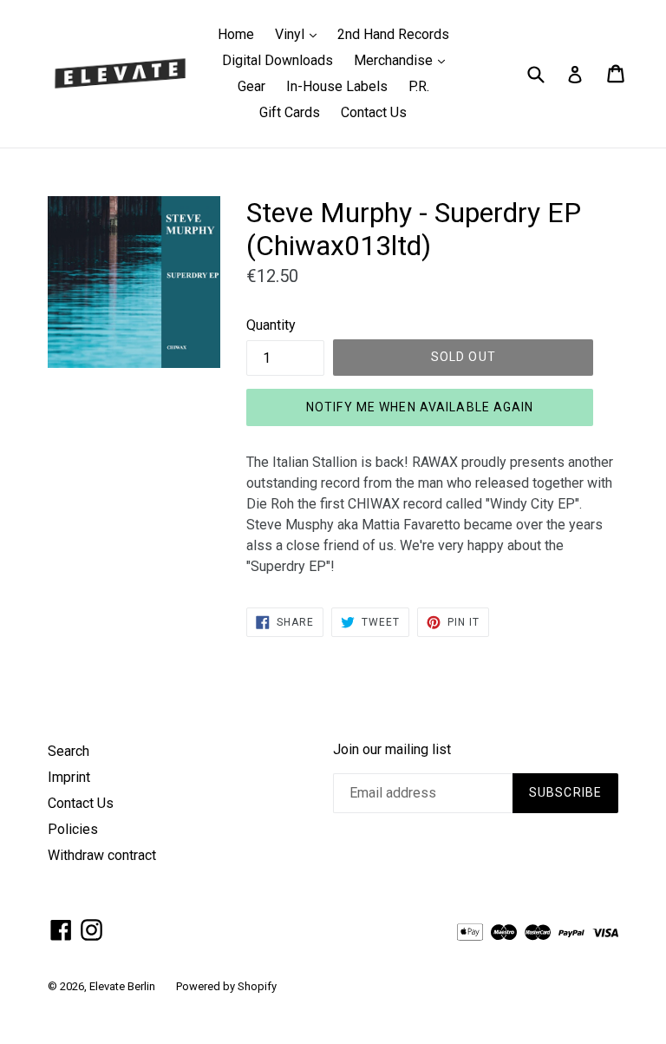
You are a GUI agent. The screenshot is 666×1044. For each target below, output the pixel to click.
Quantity (271, 325)
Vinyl (300, 34)
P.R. (418, 86)
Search (68, 751)
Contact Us (374, 112)
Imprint (69, 777)
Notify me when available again (420, 407)
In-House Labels (337, 86)
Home (236, 34)
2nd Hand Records (393, 34)
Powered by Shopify (226, 986)
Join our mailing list (392, 749)
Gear (251, 86)
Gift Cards (289, 112)
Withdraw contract (102, 855)
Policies (73, 829)
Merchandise (404, 60)
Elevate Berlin (122, 986)
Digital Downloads (277, 60)
